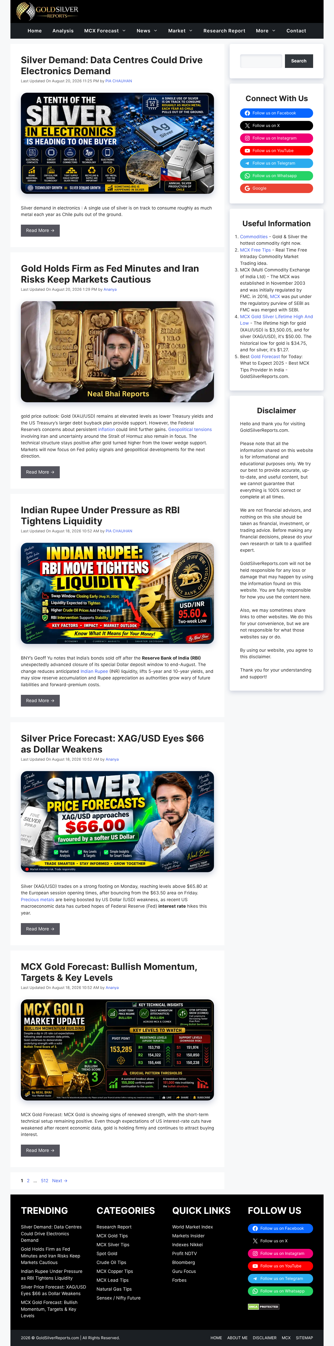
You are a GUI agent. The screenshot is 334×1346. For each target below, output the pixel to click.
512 (45, 1180)
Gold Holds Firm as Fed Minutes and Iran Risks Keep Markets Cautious (110, 274)
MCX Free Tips (255, 250)
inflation (106, 429)
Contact (296, 30)
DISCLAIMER (265, 1337)
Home (35, 30)
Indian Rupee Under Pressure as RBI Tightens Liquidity (100, 515)
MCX (275, 296)
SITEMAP (304, 1337)
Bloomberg (183, 1262)
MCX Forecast (101, 30)
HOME (216, 1337)
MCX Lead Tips (113, 1280)
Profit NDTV (184, 1253)
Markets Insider (188, 1235)
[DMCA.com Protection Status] (263, 1308)
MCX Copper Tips (115, 1271)
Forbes (179, 1280)
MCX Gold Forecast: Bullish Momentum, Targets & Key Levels (109, 972)
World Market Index (192, 1227)
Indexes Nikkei (187, 1244)
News (144, 30)
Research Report (225, 30)
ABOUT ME (237, 1337)
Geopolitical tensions (190, 429)
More (262, 30)
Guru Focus (184, 1271)
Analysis (63, 30)
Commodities (254, 236)
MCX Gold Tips (112, 1235)
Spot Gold (107, 1253)
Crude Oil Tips (111, 1262)
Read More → (40, 230)
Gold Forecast (265, 356)
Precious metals (37, 899)
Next (60, 1180)
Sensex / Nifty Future (119, 1298)
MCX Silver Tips (113, 1244)
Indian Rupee (94, 671)
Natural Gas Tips (114, 1289)
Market (177, 30)
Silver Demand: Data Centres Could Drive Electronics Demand (51, 1233)
